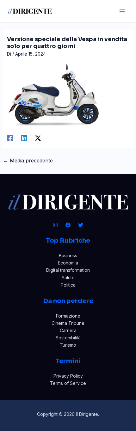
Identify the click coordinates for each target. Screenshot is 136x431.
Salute (68, 277)
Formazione (68, 316)
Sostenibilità (68, 337)
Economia (68, 262)
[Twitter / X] (38, 138)
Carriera (68, 330)
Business (68, 255)
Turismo (68, 345)
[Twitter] (80, 225)
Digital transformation (68, 270)
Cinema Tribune (68, 323)
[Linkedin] (24, 138)
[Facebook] (10, 138)
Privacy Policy (68, 376)
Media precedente (28, 160)
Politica (68, 285)
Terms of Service (68, 383)
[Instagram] (55, 225)
